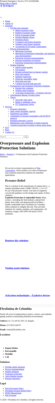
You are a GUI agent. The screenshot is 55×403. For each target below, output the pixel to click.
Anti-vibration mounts (14, 376)
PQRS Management (13, 393)
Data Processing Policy (14, 388)
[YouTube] (7, 6)
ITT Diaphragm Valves (24, 104)
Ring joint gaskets (22, 74)
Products (10, 154)
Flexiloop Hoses (22, 40)
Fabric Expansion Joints (25, 35)
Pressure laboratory (13, 378)
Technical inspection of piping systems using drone (30, 125)
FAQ (7, 127)
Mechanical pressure (23, 51)
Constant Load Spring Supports (28, 42)
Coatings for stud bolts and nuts (28, 84)
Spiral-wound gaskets (24, 67)
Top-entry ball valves (23, 100)
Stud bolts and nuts (23, 81)
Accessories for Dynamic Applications (30, 46)
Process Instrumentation (19, 49)
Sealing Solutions (17, 65)
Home (7, 21)
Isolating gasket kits (23, 77)
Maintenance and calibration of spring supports (29, 123)
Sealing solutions (12, 371)
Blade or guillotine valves (25, 102)
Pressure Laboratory (18, 109)
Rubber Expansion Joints (25, 33)
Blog (7, 130)
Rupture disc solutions (24, 88)
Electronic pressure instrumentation (29, 58)
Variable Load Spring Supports (27, 44)
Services (8, 107)
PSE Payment (10, 395)
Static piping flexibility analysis (22, 111)
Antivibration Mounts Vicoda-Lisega (25, 95)
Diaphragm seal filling (19, 114)
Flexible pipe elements (19, 28)
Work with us (5, 3)
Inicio (2, 154)
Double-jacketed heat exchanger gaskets (31, 72)
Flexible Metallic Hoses (24, 37)
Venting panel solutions (24, 90)
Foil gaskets (20, 70)
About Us (9, 23)
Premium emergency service (21, 121)
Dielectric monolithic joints (26, 79)
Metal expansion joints (24, 30)
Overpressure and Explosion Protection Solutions (30, 86)
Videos (14, 3)
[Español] (20, 3)
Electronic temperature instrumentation (30, 63)
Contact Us (9, 132)
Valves (13, 97)
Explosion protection (13, 374)
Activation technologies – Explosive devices (33, 93)
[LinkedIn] (9, 6)
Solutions (9, 26)
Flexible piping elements (15, 367)
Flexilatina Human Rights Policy (18, 391)
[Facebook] (1, 6)
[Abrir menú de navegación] (1, 17)
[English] (25, 3)
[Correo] (12, 6)
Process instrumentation (14, 369)
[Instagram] (4, 6)
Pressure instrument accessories (28, 60)
